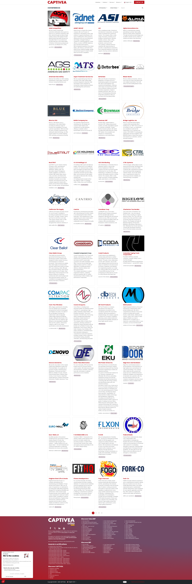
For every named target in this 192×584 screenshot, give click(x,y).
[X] (55, 528)
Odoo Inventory (86, 538)
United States (113, 8)
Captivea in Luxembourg (55, 572)
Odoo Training (129, 530)
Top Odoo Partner (108, 530)
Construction (84, 133)
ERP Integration (107, 547)
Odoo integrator (56, 531)
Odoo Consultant (108, 535)
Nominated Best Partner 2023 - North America (59, 558)
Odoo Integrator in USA (109, 533)
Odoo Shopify (86, 533)
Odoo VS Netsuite (108, 527)
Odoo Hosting (129, 526)
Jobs (51, 573)
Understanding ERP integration (89, 547)
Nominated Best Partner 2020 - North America (59, 562)
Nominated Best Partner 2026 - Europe (57, 550)
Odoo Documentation (87, 529)
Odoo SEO (128, 527)
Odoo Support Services (131, 537)
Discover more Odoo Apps (110, 523)
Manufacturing (107, 53)
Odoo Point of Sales (108, 522)
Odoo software (129, 534)
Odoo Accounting (86, 537)
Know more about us (54, 575)
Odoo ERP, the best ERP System (90, 522)
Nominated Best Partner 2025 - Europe (57, 551)
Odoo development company (132, 538)
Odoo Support (129, 529)
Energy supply (114, 413)
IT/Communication (78, 55)
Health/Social (107, 225)
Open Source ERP (86, 551)
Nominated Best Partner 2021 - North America (59, 561)
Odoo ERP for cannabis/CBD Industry (134, 549)
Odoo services (129, 531)
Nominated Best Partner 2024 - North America (59, 555)
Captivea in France (54, 571)
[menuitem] (98, 2)
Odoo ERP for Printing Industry (132, 547)
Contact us (52, 576)
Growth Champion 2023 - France (56, 557)
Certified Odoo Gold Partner (55, 546)
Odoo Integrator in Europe (110, 534)
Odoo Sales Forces (87, 539)
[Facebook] (50, 528)
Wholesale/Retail (58, 47)
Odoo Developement (130, 521)
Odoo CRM (85, 535)
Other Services (61, 225)
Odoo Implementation (109, 538)
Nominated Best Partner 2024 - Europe (57, 554)
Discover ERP (85, 544)
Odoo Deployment (130, 525)
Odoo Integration (108, 537)
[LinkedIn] (59, 528)
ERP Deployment (108, 545)
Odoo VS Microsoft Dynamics (110, 526)
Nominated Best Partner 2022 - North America (59, 559)
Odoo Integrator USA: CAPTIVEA (111, 531)
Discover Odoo (86, 521)
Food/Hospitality (84, 184)
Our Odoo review (129, 535)
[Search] (142, 7)
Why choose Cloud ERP (88, 548)
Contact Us (139, 2)
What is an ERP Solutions (88, 545)
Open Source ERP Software (89, 552)
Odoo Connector (86, 531)
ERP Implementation (108, 548)
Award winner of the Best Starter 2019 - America (59, 563)
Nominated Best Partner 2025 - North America (59, 553)
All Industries (102, 8)
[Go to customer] (59, 18)
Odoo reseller (129, 533)
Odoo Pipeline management (110, 521)
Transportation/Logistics (129, 86)
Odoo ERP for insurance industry (133, 545)
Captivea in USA (53, 569)
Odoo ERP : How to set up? (88, 526)
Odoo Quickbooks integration (89, 534)
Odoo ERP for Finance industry (132, 544)
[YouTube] (64, 528)
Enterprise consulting (54, 568)
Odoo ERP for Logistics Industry (133, 548)
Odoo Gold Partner (108, 529)
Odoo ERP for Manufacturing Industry (134, 551)
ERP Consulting (107, 549)
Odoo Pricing (85, 527)
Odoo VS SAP (107, 525)
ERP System (106, 552)
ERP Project (106, 551)
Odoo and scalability (87, 530)
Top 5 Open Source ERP (109, 544)
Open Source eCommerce (137, 581)
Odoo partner (65, 532)
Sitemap (51, 577)
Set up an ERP (86, 549)
